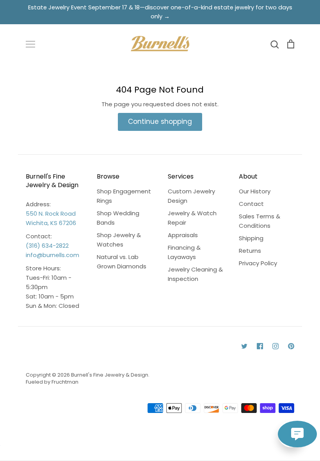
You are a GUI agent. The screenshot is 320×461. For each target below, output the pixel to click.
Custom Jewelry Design (191, 196)
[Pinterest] (291, 346)
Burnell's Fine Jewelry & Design (109, 375)
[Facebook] (260, 346)
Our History (254, 191)
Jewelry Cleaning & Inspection (195, 274)
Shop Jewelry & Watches (119, 239)
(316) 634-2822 (47, 245)
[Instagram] (275, 346)
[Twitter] (244, 346)
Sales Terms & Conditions (259, 221)
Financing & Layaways (184, 252)
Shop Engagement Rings (124, 196)
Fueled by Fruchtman (52, 382)
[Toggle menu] (30, 44)
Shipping (251, 238)
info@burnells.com (52, 255)
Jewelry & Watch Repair (192, 218)
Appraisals (183, 235)
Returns (250, 251)
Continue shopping (160, 121)
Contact (251, 204)
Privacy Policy (258, 263)
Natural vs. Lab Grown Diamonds (121, 261)
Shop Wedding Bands (118, 218)
